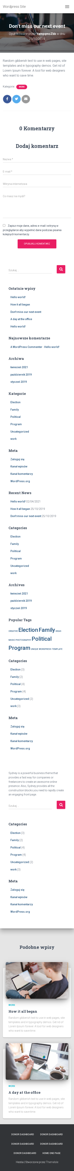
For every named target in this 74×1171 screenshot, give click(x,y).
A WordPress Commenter (26, 346)
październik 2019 (21, 374)
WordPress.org (20, 481)
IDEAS (58, 631)
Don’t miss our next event (25, 311)
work (21, 87)
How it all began (20, 304)
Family (14, 409)
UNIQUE (34, 649)
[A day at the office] (37, 1061)
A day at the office (21, 319)
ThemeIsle (52, 1162)
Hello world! (18, 297)
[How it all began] (37, 980)
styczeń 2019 (18, 381)
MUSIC (12, 640)
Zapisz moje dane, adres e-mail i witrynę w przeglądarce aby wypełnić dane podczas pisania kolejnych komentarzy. (32, 230)
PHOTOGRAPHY (23, 640)
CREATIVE (13, 631)
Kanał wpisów (18, 466)
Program (16, 424)
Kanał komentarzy (21, 473)
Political (15, 416)
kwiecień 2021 (19, 367)
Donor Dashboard (22, 1134)
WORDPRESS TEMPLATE (50, 649)
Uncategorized (19, 431)
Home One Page (52, 1153)
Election (15, 402)
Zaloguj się (17, 459)
